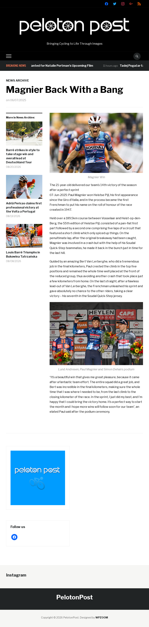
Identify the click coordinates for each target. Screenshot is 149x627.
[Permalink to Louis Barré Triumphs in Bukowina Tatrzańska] (24, 237)
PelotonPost (74, 597)
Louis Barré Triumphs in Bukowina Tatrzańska (23, 254)
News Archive (17, 80)
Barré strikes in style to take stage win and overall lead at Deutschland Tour (23, 156)
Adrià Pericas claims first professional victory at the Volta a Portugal (24, 207)
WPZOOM (101, 617)
